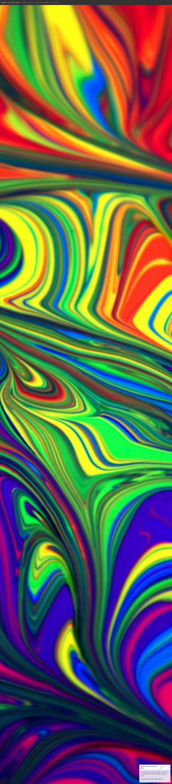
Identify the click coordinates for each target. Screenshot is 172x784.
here (162, 779)
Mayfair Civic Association (10, 2)
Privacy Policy (54, 2)
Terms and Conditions (42, 2)
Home (24, 2)
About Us (31, 2)
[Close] (169, 767)
